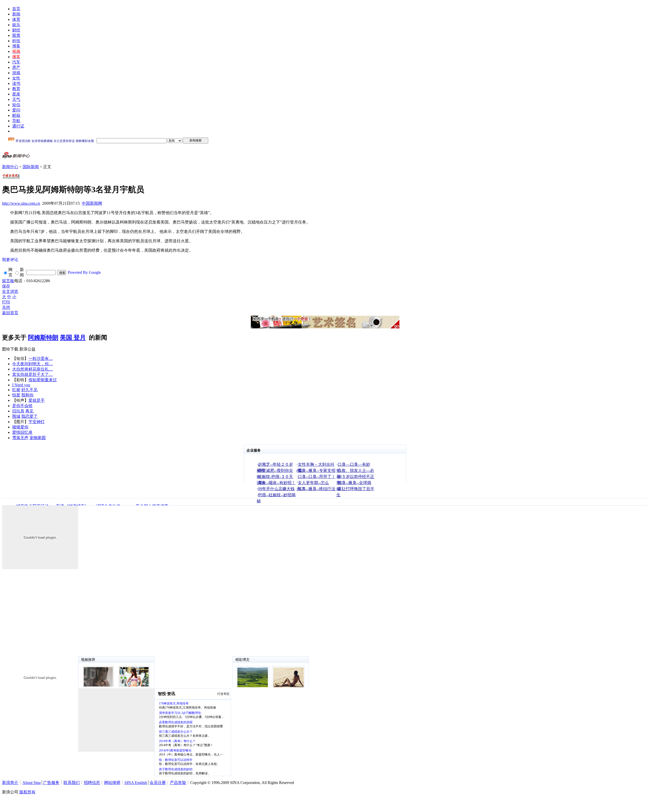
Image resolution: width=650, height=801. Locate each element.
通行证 (18, 126)
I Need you (21, 385)
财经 (16, 30)
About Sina (31, 782)
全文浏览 (10, 291)
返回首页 (10, 313)
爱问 (16, 110)
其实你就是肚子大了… (32, 374)
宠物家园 (37, 438)
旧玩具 (18, 411)
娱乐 (16, 25)
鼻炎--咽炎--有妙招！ (277, 482)
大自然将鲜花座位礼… (32, 369)
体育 (16, 19)
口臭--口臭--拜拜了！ (316, 476)
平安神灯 (36, 422)
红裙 (16, 390)
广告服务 (51, 782)
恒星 (16, 395)
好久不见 (29, 390)
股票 (16, 35)
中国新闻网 (92, 203)
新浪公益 (27, 349)
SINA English (135, 782)
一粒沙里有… (40, 358)
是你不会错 (22, 406)
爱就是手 (36, 400)
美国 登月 (73, 337)
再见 (29, 411)
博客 (16, 46)
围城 (16, 416)
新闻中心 (10, 167)
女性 (16, 78)
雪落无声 (20, 438)
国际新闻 (31, 167)
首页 (16, 9)
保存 (6, 286)
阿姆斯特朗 (43, 337)
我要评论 (10, 260)
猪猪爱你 (20, 427)
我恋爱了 (29, 416)
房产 (16, 67)
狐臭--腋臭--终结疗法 (316, 489)
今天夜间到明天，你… (32, 364)
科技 (16, 41)
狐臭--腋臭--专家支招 (316, 470)
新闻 (16, 14)
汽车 (16, 62)
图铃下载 (10, 349)
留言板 (8, 281)
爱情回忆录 (22, 432)
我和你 (27, 395)
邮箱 (16, 115)
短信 (16, 105)
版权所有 (27, 792)
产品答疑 (178, 782)
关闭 (6, 307)
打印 (6, 302)
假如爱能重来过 (42, 380)
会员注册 (158, 782)
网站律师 (112, 782)
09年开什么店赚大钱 (276, 489)
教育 (16, 89)
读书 (16, 83)
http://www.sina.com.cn (21, 203)
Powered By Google (84, 272)
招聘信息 (92, 782)
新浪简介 (10, 782)
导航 (16, 121)
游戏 (16, 73)
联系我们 (71, 782)
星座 (16, 94)
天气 (16, 99)
